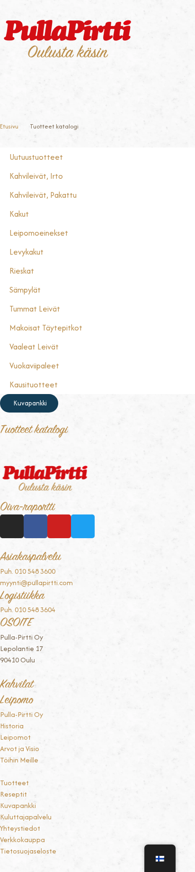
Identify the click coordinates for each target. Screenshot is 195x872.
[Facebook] (35, 526)
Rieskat (21, 270)
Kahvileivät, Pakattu (43, 195)
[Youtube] (59, 526)
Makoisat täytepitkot (45, 327)
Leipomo (16, 700)
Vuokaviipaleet (34, 365)
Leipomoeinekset (38, 233)
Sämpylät (25, 289)
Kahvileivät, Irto (36, 176)
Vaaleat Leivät (34, 346)
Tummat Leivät (34, 308)
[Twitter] (83, 526)
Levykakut (26, 251)
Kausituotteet (33, 384)
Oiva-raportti (27, 507)
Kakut (19, 214)
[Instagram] (12, 526)
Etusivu (9, 126)
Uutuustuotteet (36, 157)
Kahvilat (16, 685)
